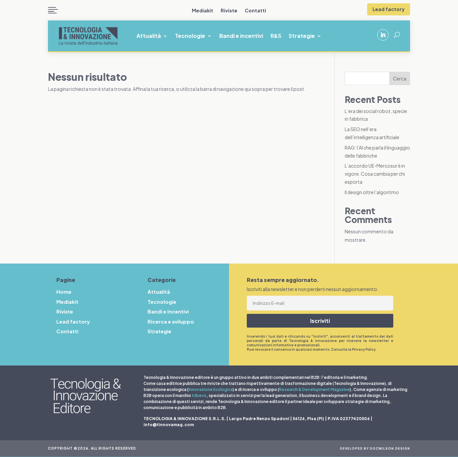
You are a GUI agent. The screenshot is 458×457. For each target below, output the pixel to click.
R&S (276, 36)
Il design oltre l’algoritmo (372, 192)
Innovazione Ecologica (210, 389)
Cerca (399, 78)
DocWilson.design (390, 448)
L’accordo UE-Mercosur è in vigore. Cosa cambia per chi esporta (375, 174)
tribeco (199, 395)
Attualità (148, 36)
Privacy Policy (364, 349)
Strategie (302, 36)
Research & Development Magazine (314, 389)
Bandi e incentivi (241, 36)
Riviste (229, 10)
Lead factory (389, 9)
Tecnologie (190, 36)
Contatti (255, 10)
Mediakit (202, 10)
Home (63, 291)
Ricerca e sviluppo (171, 321)
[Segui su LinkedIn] (383, 35)
